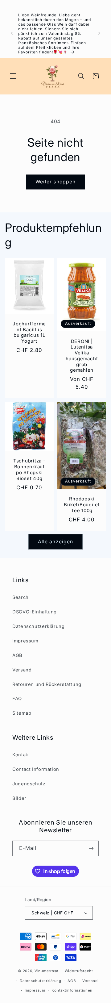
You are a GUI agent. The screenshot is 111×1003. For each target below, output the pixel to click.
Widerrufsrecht (79, 971)
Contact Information (35, 769)
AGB (17, 655)
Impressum (25, 641)
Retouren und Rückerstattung (46, 684)
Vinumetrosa (46, 971)
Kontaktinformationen (71, 990)
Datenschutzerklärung (38, 626)
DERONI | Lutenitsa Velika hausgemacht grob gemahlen (82, 355)
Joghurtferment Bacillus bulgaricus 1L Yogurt (29, 332)
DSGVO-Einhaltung (34, 612)
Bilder (19, 798)
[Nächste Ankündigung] (99, 33)
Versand (21, 670)
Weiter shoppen (55, 182)
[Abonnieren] (91, 848)
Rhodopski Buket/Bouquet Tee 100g (82, 504)
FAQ (17, 698)
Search (20, 597)
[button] (13, 76)
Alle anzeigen (55, 542)
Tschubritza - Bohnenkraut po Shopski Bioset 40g (29, 469)
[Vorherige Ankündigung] (11, 33)
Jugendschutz (29, 784)
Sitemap (21, 713)
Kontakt (21, 755)
